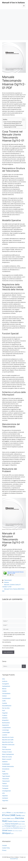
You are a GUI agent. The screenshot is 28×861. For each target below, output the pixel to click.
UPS (3, 793)
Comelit (23, 815)
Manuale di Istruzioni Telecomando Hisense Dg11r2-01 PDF (13, 126)
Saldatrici (5, 761)
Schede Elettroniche (8, 766)
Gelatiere (4, 718)
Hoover (20, 824)
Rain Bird (8, 828)
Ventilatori (5, 798)
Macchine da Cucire (8, 737)
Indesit (13, 826)
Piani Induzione (6, 749)
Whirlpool (6, 833)
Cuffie (4, 701)
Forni (3, 710)
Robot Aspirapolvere (8, 754)
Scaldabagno (6, 764)
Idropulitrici (5, 720)
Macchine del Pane (7, 742)
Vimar (13, 830)
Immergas (7, 826)
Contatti (4, 845)
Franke (23, 821)
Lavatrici (4, 735)
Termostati (5, 786)
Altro (3, 679)
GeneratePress (14, 858)
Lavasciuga (5, 730)
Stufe (3, 771)
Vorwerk (20, 830)
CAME (12, 815)
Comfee (4, 818)
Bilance (4, 688)
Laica (20, 826)
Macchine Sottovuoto (8, 744)
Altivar (8, 812)
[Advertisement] (14, 24)
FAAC (4, 821)
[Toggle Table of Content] (22, 119)
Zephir (12, 833)
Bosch (21, 812)
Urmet (4, 830)
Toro (24, 828)
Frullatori (4, 715)
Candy (18, 815)
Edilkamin (13, 818)
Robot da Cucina (7, 756)
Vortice (16, 830)
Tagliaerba (5, 773)
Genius (3, 824)
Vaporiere (5, 795)
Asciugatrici (5, 683)
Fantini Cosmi (12, 821)
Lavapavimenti (6, 727)
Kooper (17, 826)
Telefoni (4, 783)
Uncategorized (6, 791)
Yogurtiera (5, 800)
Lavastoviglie (6, 732)
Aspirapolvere (6, 686)
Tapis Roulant (6, 776)
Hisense (6, 582)
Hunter (23, 824)
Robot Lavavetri (6, 759)
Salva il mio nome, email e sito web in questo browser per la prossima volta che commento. (14, 634)
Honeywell (14, 824)
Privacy (4, 850)
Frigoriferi (5, 713)
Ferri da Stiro (6, 708)
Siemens (21, 828)
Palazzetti (4, 828)
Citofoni (4, 696)
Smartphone (5, 769)
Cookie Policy (6, 848)
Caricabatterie (6, 693)
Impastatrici (5, 725)
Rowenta (16, 828)
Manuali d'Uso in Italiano (13, 2)
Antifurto (4, 681)
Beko (18, 812)
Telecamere (5, 778)
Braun (25, 812)
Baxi (15, 812)
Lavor (23, 826)
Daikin (8, 818)
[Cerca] (24, 666)
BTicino (5, 815)
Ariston (12, 812)
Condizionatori (6, 698)
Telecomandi (7, 580)
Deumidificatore (6, 705)
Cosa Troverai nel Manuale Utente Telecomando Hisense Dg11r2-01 (13, 122)
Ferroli (19, 821)
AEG (3, 812)
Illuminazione (6, 722)
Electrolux (19, 818)
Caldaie (4, 691)
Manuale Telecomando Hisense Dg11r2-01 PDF (16, 572)
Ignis (3, 826)
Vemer (10, 830)
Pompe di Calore (7, 752)
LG (24, 826)
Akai (5, 812)
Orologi (4, 747)
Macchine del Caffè (7, 739)
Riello (12, 828)
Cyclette (4, 703)
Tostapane (5, 788)
